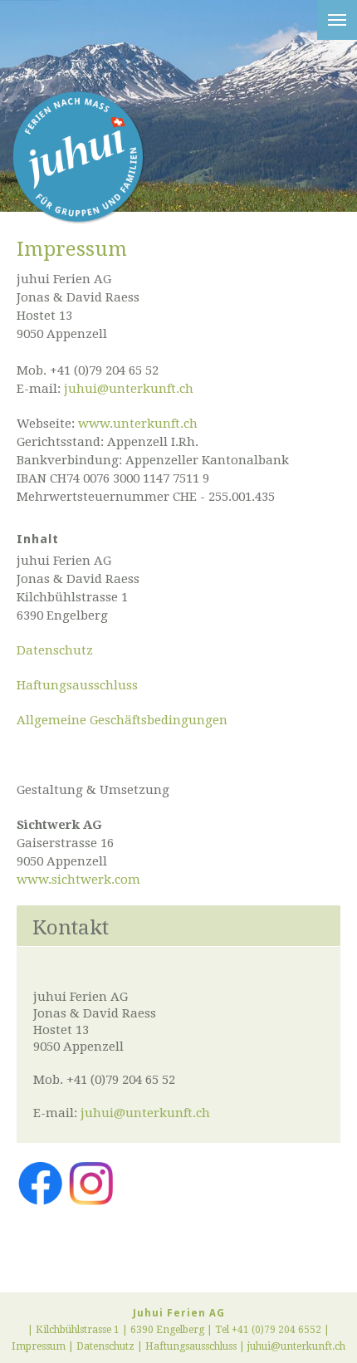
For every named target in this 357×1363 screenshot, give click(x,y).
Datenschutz (55, 650)
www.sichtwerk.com (78, 879)
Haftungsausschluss (77, 685)
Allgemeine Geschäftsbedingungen (122, 720)
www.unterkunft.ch (138, 423)
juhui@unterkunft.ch (128, 388)
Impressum (39, 1346)
